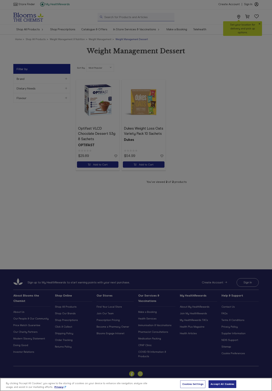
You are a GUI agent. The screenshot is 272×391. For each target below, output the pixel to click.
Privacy (58, 387)
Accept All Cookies (222, 384)
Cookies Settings (192, 384)
